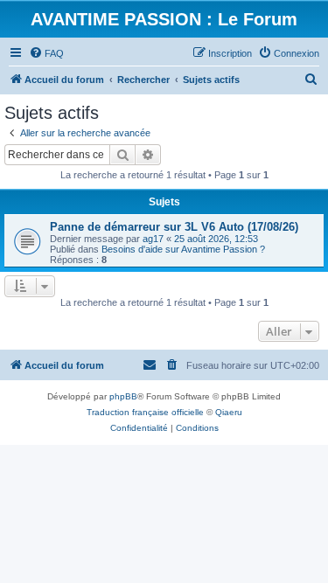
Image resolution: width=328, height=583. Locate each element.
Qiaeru (228, 412)
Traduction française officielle (145, 412)
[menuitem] (46, 53)
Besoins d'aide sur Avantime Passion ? (183, 249)
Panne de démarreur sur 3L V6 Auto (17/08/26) (174, 226)
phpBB (123, 396)
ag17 (153, 238)
